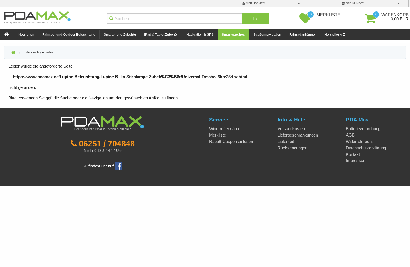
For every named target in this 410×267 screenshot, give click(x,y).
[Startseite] (7, 35)
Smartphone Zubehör (120, 35)
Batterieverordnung (363, 128)
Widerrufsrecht (359, 141)
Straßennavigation (267, 35)
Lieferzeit (286, 141)
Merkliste (217, 135)
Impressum (356, 160)
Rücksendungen (292, 148)
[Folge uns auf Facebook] (103, 165)
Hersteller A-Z (334, 35)
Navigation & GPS (200, 35)
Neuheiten (26, 35)
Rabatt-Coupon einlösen (231, 141)
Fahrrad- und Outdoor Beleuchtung (68, 35)
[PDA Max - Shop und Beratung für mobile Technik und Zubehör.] (13, 52)
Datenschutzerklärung (366, 148)
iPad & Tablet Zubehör (161, 35)
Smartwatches (233, 35)
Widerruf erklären (224, 128)
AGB (350, 135)
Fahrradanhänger (302, 35)
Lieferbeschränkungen (298, 135)
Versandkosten (291, 128)
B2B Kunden (355, 3)
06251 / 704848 (107, 143)
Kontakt (353, 154)
